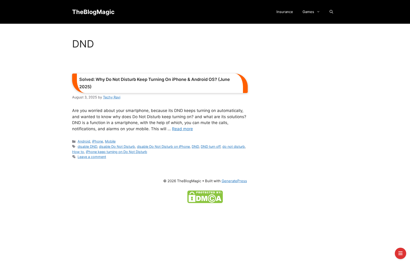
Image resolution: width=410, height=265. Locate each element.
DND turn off (210, 146)
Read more (182, 128)
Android (84, 141)
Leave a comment (92, 157)
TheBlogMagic (93, 11)
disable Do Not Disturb (117, 146)
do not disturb (233, 146)
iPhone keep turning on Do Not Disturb (116, 152)
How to (78, 152)
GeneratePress (234, 181)
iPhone (97, 141)
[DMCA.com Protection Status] (205, 196)
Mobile (110, 141)
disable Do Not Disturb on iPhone (163, 146)
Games (308, 11)
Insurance (284, 11)
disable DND (87, 146)
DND (195, 146)
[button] (331, 12)
